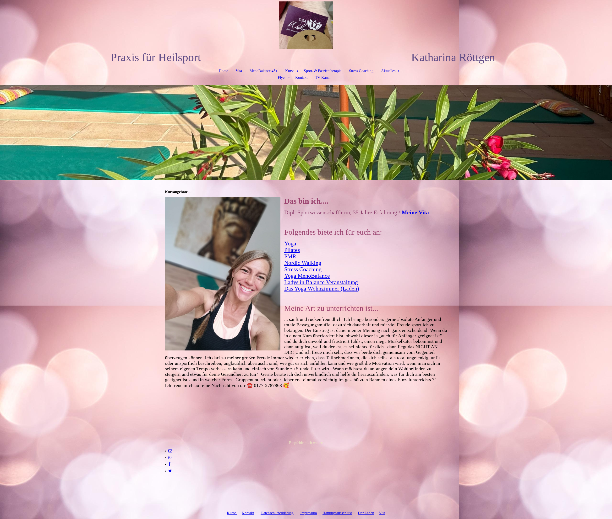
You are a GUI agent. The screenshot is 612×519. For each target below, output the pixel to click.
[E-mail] (170, 451)
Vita (239, 71)
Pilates (292, 250)
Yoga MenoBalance (307, 276)
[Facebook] (169, 464)
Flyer (282, 77)
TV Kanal (322, 77)
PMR (290, 256)
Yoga (290, 243)
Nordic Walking (302, 263)
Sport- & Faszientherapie (322, 71)
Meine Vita (415, 212)
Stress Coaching (361, 71)
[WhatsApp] (170, 457)
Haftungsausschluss (337, 513)
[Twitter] (170, 471)
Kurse (289, 71)
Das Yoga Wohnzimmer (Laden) (321, 289)
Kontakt (301, 77)
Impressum (308, 513)
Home (223, 71)
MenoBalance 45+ (264, 71)
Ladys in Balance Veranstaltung (321, 282)
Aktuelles (388, 71)
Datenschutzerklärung (277, 513)
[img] (306, 25)
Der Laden (366, 513)
